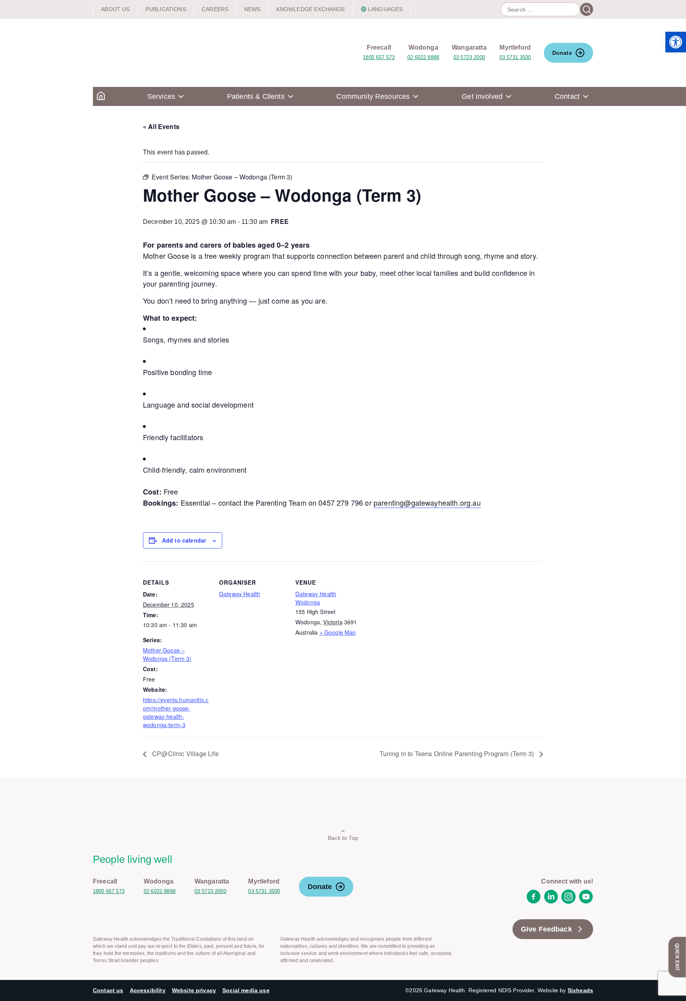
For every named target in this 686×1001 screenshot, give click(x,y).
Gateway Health (239, 594)
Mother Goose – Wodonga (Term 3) (167, 654)
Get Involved (482, 96)
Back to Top (343, 838)
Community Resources (373, 96)
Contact (567, 96)
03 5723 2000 (469, 57)
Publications (165, 9)
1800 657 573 (379, 57)
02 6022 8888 (423, 57)
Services (161, 96)
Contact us (108, 990)
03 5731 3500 (515, 57)
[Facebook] (533, 901)
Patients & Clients (256, 96)
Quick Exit (677, 957)
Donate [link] (562, 53)
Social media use (246, 990)
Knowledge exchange (310, 9)
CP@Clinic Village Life (184, 753)
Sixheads (580, 990)
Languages (385, 9)
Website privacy (194, 990)
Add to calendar (184, 540)
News (252, 9)
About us (115, 9)
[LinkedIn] (551, 901)
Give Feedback (546, 929)
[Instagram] (568, 901)
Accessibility (148, 990)
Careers (215, 9)
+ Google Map (338, 632)
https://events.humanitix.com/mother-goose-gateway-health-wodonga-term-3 (175, 712)
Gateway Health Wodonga (315, 598)
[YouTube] (586, 901)
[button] (675, 42)
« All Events (161, 126)
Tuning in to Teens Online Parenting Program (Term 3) (458, 753)
